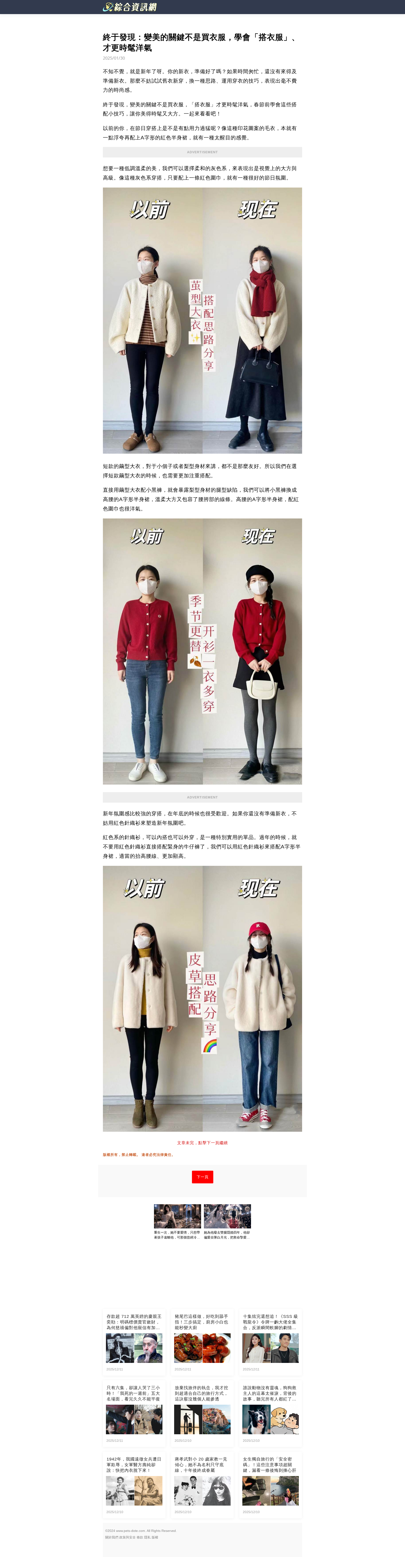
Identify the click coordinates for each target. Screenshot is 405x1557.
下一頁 (203, 1177)
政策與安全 (127, 1537)
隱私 (147, 1537)
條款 (140, 1537)
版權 (155, 1537)
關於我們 (111, 1537)
